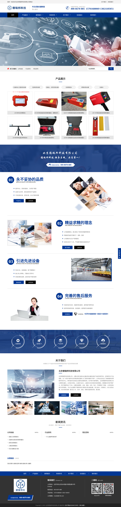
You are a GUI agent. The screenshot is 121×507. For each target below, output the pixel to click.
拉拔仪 (101, 87)
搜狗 (11, 463)
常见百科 (35, 69)
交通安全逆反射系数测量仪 (16, 440)
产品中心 (18, 201)
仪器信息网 (16, 463)
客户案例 (67, 247)
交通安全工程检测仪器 (19, 87)
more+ (37, 432)
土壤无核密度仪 (13, 446)
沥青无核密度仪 (13, 443)
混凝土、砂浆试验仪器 (52, 87)
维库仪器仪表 (23, 463)
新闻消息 (18, 282)
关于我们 (103, 2)
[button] (60, 64)
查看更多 (63, 395)
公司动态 (20, 69)
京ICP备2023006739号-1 (72, 505)
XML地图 (81, 505)
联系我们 (110, 2)
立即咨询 (30, 201)
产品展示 (25, 15)
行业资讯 (28, 69)
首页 (12, 15)
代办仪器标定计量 (14, 449)
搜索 (111, 68)
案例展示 (38, 15)
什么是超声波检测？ (51, 437)
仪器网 (29, 463)
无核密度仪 (69, 87)
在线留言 (79, 15)
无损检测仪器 (36, 87)
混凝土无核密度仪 (14, 437)
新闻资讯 (52, 15)
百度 (8, 463)
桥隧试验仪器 (85, 87)
